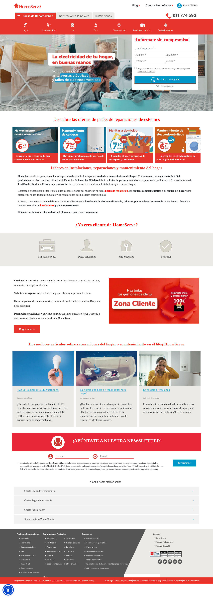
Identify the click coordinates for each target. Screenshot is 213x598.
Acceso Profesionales (164, 542)
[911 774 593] (168, 15)
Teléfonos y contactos (94, 555)
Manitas (49, 555)
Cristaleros (69, 551)
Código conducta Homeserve (97, 568)
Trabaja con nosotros (94, 560)
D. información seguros (29, 572)
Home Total (25, 564)
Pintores (68, 555)
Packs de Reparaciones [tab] (37, 16)
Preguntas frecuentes (94, 551)
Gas (22, 551)
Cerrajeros (69, 547)
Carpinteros (70, 538)
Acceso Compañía (163, 546)
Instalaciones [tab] (103, 16)
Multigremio (25, 560)
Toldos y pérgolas (72, 543)
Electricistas (51, 538)
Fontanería (24, 538)
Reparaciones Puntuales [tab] (74, 16)
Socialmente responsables (96, 543)
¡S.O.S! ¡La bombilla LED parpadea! (38, 389)
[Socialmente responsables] (85, 543)
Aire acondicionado (28, 555)
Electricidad (25, 543)
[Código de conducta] (85, 568)
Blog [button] (135, 5)
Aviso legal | (110, 581)
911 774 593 (184, 15)
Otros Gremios (71, 564)
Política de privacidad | (124, 581)
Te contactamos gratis (168, 79)
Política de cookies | (141, 581)
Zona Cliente (161, 538)
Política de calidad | (175, 581)
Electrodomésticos (27, 547)
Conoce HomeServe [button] (158, 5)
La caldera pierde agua (156, 389)
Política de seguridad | (158, 581)
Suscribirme (184, 463)
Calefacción (51, 543)
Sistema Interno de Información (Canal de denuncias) (107, 564)
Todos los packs (26, 568)
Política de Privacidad (146, 71)
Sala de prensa (91, 547)
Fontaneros (51, 547)
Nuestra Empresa (93, 538)
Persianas (50, 560)
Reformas (69, 560)
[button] (16, 72)
